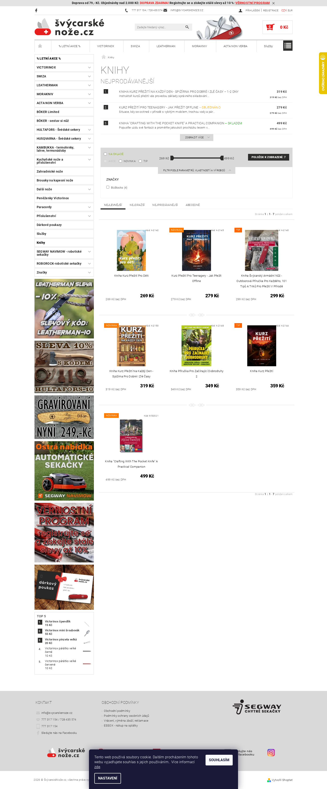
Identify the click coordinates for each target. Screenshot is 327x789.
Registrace (270, 10)
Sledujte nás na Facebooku (59, 733)
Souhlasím (219, 760)
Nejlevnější (113, 205)
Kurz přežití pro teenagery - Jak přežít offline (169, 107)
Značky (42, 272)
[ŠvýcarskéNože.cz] (75, 26)
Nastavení (107, 778)
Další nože (44, 189)
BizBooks (118, 187)
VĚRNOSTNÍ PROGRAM (252, 3)
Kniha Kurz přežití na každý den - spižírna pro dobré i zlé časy (178, 91)
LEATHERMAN (166, 46)
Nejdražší (137, 205)
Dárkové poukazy (49, 225)
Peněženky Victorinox (53, 198)
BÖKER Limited (48, 112)
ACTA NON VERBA (235, 46)
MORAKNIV (199, 46)
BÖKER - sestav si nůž (53, 121)
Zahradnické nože (50, 171)
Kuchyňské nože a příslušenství (50, 161)
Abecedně (193, 205)
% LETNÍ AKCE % (70, 46)
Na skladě (116, 154)
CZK (284, 10)
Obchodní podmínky (117, 711)
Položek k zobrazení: (269, 157)
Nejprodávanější (165, 205)
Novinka (130, 161)
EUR (290, 10)
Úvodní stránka (43, 46)
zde (97, 767)
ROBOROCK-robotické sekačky (59, 263)
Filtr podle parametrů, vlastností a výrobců (194, 170)
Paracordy (44, 207)
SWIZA (135, 46)
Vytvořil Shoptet (282, 780)
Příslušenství (46, 216)
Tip (145, 161)
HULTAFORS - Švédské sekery (58, 129)
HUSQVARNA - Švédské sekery (59, 138)
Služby (268, 46)
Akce (112, 161)
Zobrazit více (194, 137)
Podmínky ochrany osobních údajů (126, 715)
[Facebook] (36, 10)
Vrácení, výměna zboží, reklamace (126, 720)
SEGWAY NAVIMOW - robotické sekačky (59, 253)
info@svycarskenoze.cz (57, 713)
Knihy (41, 242)
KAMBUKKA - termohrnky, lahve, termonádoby (55, 149)
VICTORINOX (105, 46)
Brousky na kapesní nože (55, 180)
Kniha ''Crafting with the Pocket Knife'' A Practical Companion (180, 123)
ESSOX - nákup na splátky (121, 725)
